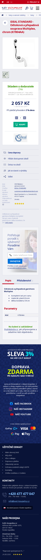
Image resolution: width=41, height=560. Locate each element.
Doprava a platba (12, 461)
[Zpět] (5, 23)
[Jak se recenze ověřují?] (3, 204)
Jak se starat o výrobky (17, 170)
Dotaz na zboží (14, 164)
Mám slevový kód (12, 452)
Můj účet (8, 455)
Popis (8, 280)
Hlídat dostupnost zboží (18, 158)
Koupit (22, 124)
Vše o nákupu (10, 458)
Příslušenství (25, 280)
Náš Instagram (23, 409)
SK (11, 2)
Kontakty (8, 470)
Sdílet (10, 176)
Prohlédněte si (11, 329)
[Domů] (3, 2)
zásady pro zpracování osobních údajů (17, 267)
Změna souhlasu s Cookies (15, 473)
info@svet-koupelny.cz (19, 501)
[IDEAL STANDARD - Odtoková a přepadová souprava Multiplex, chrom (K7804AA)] (20, 53)
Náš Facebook (23, 403)
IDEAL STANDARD (20, 188)
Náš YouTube (23, 414)
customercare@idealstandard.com (26, 191)
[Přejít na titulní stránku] (12, 8)
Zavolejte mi (15, 261)
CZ (8, 2)
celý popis (9, 222)
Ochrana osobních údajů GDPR (17, 467)
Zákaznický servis (12, 464)
